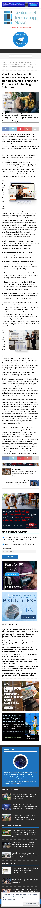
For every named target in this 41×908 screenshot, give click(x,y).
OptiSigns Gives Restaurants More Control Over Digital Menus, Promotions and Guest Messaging (23, 817)
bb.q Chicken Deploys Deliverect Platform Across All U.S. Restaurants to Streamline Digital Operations (25, 855)
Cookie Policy (11, 900)
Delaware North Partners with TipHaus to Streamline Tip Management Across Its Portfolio (18, 636)
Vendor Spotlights (10, 789)
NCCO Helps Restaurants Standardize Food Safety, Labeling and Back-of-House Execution (25, 796)
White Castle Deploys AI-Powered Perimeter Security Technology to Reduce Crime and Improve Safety (23, 844)
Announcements (9, 864)
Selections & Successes (11, 826)
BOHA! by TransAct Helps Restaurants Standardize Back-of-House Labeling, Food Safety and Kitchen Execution (25, 807)
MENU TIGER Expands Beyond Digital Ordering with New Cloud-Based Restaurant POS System (20, 630)
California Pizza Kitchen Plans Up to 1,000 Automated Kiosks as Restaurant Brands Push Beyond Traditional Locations (19, 649)
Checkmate (6, 134)
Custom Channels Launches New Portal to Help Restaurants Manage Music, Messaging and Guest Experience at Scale (20, 668)
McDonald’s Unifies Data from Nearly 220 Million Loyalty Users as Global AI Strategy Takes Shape (20, 675)
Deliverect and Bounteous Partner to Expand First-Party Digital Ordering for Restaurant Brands (19, 643)
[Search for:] (20, 56)
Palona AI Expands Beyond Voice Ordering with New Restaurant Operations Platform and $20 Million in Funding (19, 661)
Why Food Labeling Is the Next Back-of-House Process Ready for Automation (19, 655)
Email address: (7, 549)
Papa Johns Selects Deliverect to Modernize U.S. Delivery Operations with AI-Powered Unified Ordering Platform (24, 833)
